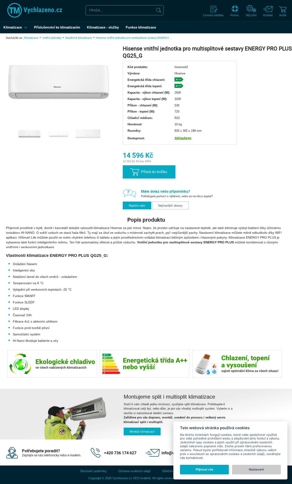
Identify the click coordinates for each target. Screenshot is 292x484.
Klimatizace (31, 37)
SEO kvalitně (142, 478)
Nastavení (256, 469)
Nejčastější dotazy (170, 205)
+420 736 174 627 (120, 452)
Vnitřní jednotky (51, 37)
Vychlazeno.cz (122, 478)
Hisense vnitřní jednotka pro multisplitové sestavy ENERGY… (134, 37)
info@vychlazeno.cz (180, 452)
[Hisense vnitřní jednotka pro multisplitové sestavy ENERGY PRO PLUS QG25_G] (58, 81)
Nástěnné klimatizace (78, 37)
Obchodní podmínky (93, 471)
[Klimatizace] (27, 27)
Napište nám (137, 205)
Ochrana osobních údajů (134, 471)
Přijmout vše (204, 469)
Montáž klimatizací (142, 431)
